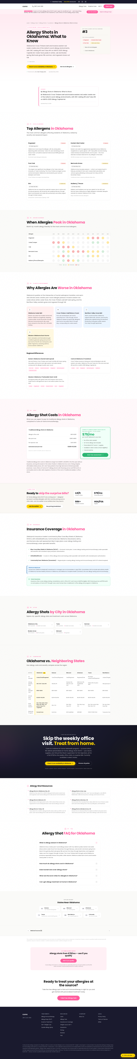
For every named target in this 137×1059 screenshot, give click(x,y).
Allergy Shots (42, 23)
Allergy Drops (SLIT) (46, 1019)
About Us (81, 1016)
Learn (28, 23)
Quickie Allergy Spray (47, 1027)
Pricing (62, 1030)
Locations (50, 23)
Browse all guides (84, 763)
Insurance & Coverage (66, 1022)
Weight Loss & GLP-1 (65, 1024)
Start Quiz (109, 6)
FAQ (61, 1035)
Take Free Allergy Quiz (68, 998)
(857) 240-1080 (37, 6)
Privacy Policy (102, 1016)
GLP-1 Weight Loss (46, 1024)
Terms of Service (103, 1019)
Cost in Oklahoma (89, 50)
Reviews (62, 1033)
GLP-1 (100, 6)
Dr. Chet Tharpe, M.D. (40, 72)
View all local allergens (91, 47)
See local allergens (66, 66)
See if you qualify (68, 961)
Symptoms (63, 1027)
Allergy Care (82, 6)
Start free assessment (94, 455)
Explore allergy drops (106, 12)
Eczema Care (92, 6)
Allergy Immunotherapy (47, 1016)
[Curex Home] (26, 6)
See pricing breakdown (53, 506)
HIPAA (99, 1022)
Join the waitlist (92, 12)
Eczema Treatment (46, 1022)
